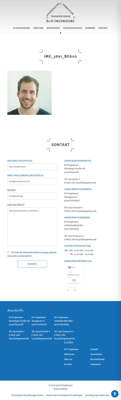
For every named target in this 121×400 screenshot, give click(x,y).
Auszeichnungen (72, 28)
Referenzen (53, 28)
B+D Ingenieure (21, 28)
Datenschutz (96, 354)
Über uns (38, 28)
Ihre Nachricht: (16, 205)
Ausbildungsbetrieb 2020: (78, 261)
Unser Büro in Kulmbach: (78, 189)
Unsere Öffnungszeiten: (77, 246)
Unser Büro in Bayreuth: (77, 161)
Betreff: (11, 190)
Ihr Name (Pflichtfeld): (20, 161)
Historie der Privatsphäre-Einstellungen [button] (64, 395)
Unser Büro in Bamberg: (77, 217)
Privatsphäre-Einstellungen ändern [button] (28, 395)
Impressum (95, 364)
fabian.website (60, 389)
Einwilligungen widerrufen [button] (97, 395)
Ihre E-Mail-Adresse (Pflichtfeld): (25, 175)
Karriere (90, 28)
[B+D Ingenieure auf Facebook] (60, 33)
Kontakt (103, 28)
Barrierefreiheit (97, 359)
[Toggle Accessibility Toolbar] (115, 394)
